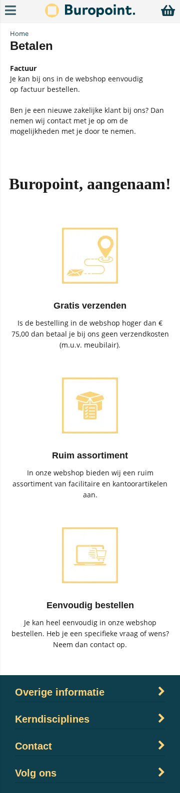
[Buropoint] (90, 14)
